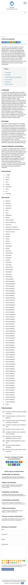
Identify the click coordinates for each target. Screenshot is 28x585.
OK (22, 583)
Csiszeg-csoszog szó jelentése (12, 516)
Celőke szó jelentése (9, 508)
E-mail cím (4, 534)
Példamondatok (9, 84)
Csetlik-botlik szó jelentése (11, 474)
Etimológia (7, 74)
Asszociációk (8, 79)
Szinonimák (8, 82)
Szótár (12, 7)
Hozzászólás (4, 544)
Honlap (3, 539)
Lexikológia (8, 72)
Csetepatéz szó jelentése (10, 492)
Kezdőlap (3, 36)
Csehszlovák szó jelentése (10, 500)
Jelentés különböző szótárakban (13, 77)
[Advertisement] (14, 25)
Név (2, 529)
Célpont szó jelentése (9, 482)
